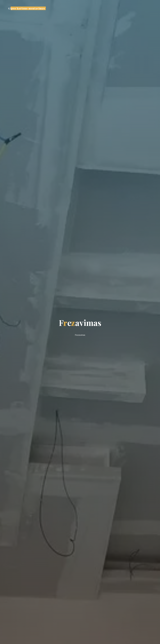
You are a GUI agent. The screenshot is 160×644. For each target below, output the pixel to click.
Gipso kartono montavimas (26, 8)
